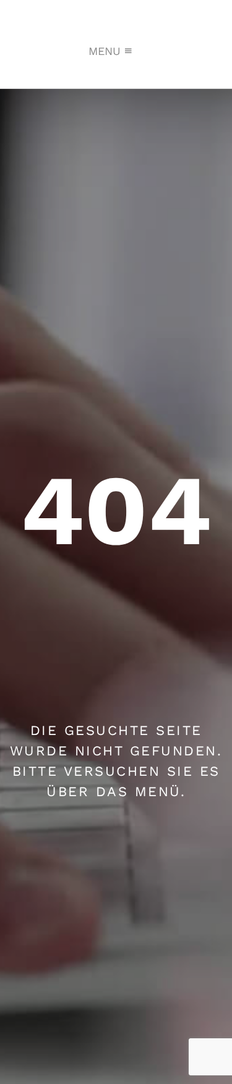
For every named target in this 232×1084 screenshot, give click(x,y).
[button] (104, 51)
